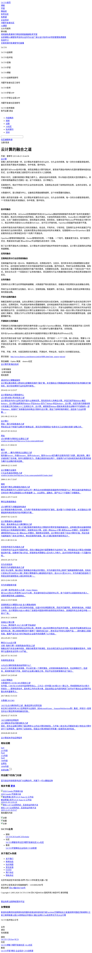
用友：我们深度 (12, 424)
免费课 (4, 17)
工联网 (6, 915)
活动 (8, 132)
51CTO (9, 837)
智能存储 (12, 585)
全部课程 (5, 37)
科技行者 (43, 912)
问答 (10, 43)
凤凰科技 (28, 912)
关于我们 (9, 859)
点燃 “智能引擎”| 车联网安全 (18, 646)
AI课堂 (4, 26)
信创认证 (22, 37)
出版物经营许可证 (16, 902)
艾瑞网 (57, 912)
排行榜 (15, 34)
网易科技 (20, 912)
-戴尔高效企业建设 (14, 439)
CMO (12, 700)
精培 (17, 848)
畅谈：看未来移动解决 (16, 524)
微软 (3, 484)
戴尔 (3, 450)
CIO (8, 700)
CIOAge (15, 837)
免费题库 (62, 37)
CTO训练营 (32, 848)
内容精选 (9, 118)
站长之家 (64, 912)
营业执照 (5, 902)
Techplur (25, 837)
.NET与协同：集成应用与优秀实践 (21, 706)
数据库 (9, 502)
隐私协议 (9, 875)
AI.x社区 (40, 842)
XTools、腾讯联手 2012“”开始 (18, 625)
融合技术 (15, 364)
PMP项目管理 (52, 37)
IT (8, 421)
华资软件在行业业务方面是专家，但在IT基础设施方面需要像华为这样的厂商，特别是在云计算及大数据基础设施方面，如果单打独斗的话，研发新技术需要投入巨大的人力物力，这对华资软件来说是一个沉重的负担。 (46, 553)
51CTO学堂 (10, 848)
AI (2, 680)
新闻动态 (9, 862)
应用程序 (15, 720)
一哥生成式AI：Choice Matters (19, 590)
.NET (3, 720)
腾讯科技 (12, 912)
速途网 (70, 912)
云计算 (4, 364)
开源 (9, 364)
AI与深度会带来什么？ (16, 665)
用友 (3, 436)
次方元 (55, 915)
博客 (3, 5)
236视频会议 (21, 915)
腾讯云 (4, 502)
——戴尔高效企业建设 (16, 453)
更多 (13, 786)
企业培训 (5, 20)
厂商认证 (37, 37)
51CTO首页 (6, 3)
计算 (12, 622)
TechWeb (50, 912)
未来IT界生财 (12, 398)
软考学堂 (33, 34)
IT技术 (44, 37)
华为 (3, 564)
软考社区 (5, 14)
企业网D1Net (41, 915)
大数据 (4, 700)
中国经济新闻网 (80, 912)
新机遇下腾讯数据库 (15, 487)
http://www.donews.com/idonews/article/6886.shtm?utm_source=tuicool (38, 357)
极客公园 (12, 915)
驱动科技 (35, 912)
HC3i (20, 837)
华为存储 (5, 585)
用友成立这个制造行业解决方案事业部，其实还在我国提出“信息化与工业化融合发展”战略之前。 (42, 427)
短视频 (21, 34)
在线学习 (5, 40)
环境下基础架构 (13, 507)
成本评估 (10, 738)
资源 (7, 43)
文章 (3, 43)
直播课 (27, 34)
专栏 (18, 43)
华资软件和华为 (12, 547)
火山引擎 (62, 915)
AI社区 (9, 127)
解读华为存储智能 (12, 567)
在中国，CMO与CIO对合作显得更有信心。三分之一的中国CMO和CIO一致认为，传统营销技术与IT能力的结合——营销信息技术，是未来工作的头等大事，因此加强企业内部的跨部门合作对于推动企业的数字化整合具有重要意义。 (46, 689)
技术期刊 (9, 129)
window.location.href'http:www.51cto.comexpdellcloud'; (22, 441)
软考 (16, 37)
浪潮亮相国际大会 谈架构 (18, 605)
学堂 (3, 8)
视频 (8, 121)
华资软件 (8, 564)
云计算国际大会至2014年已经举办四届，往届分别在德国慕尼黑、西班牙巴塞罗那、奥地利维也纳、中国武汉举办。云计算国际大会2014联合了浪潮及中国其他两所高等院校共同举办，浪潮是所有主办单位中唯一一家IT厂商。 (46, 610)
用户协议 (9, 872)
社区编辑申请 (6, 140)
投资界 (50, 915)
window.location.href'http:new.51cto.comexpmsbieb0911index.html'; (27, 475)
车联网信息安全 (7, 660)
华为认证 (30, 37)
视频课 (4, 34)
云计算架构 (6, 395)
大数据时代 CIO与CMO (15, 683)
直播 (22, 43)
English (9, 870)
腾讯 (3, 643)
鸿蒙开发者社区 (7, 23)
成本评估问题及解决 (14, 723)
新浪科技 (5, 912)
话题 (8, 124)
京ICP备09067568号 (17, 888)
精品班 (4, 11)
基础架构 (10, 380)
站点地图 (9, 864)
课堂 (14, 43)
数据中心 (20, 395)
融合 (14, 502)
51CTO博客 (10, 842)
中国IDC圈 (31, 915)
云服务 (13, 470)
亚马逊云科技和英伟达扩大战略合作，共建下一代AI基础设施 (27, 781)
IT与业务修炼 (11, 473)
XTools (7, 643)
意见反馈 (9, 867)
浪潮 (3, 622)
